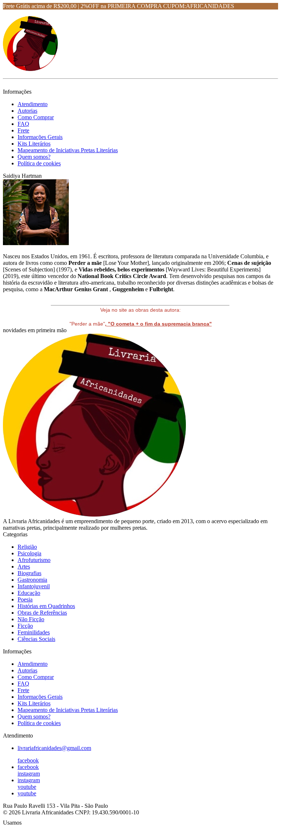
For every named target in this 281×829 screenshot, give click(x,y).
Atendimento (33, 104)
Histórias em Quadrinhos (46, 606)
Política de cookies (39, 163)
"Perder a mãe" (87, 324)
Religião (27, 547)
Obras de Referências (42, 612)
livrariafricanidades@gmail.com (54, 748)
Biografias (29, 573)
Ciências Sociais (36, 639)
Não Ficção (31, 619)
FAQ (23, 124)
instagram (29, 773)
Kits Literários (34, 143)
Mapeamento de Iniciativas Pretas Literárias (68, 150)
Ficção (25, 626)
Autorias (27, 111)
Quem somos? (34, 157)
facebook (28, 760)
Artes (24, 566)
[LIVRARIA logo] (30, 69)
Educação (29, 593)
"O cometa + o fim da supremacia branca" (159, 324)
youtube (27, 787)
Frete (23, 130)
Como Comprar (36, 117)
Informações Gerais (40, 137)
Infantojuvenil (34, 586)
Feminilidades (34, 632)
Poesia (25, 599)
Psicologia (29, 553)
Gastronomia (32, 580)
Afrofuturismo (34, 560)
